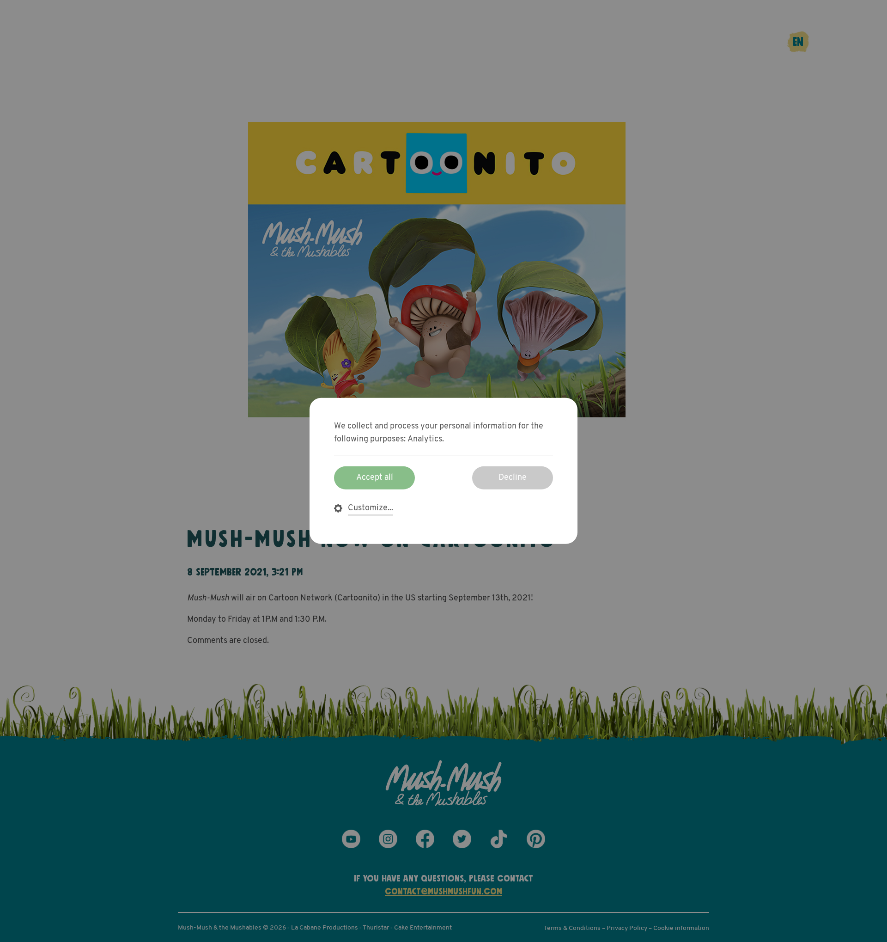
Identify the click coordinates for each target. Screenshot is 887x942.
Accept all (374, 478)
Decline (512, 478)
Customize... (370, 508)
